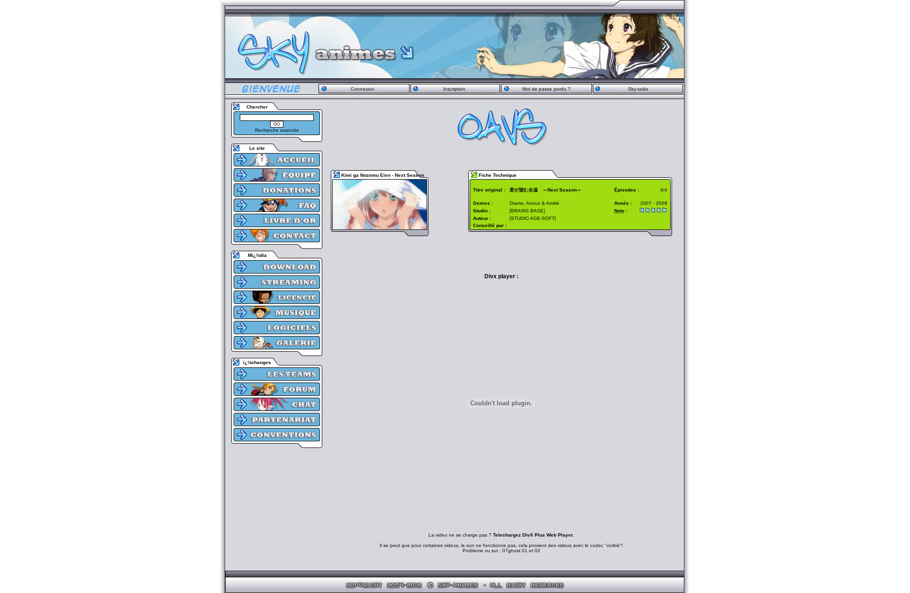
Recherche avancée (277, 130)
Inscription (454, 88)
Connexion (362, 88)
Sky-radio (638, 88)
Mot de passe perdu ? (546, 88)
